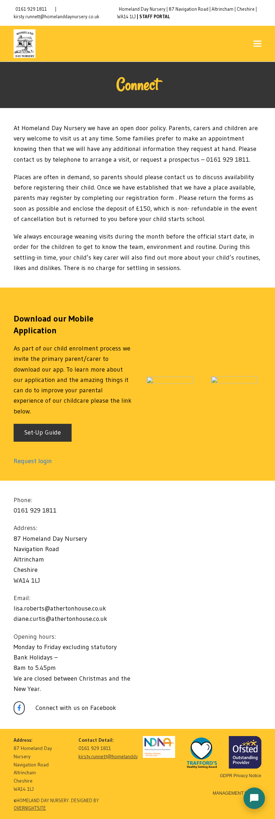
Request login (33, 461)
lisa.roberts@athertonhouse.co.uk (60, 608)
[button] (257, 44)
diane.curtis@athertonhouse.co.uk (60, 619)
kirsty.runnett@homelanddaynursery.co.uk (56, 16)
